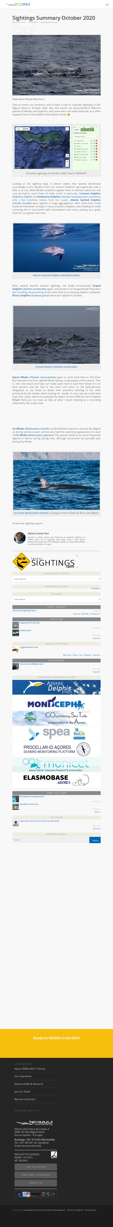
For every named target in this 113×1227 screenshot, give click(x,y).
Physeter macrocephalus (43, 377)
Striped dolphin (44, 366)
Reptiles (88, 655)
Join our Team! (22, 1091)
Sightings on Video (56, 586)
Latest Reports (56, 607)
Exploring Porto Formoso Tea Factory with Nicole (39, 821)
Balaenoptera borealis (37, 428)
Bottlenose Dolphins (49, 196)
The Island (56, 817)
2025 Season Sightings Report (24, 610)
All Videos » (96, 588)
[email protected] (31, 1145)
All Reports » (95, 614)
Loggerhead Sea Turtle (29, 647)
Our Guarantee (23, 1076)
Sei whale (19, 513)
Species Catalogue (56, 643)
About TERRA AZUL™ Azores (30, 1068)
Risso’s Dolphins (21, 295)
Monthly (85, 614)
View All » (97, 638)
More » (98, 812)
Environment (56, 660)
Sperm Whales (20, 377)
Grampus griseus (40, 295)
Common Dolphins (90, 193)
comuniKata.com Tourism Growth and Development (44, 1210)
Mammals (67, 655)
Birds (75, 655)
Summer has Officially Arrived (31, 664)
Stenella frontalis (22, 203)
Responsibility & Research (29, 1084)
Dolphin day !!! (25, 630)
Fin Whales (21, 435)
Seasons (76, 614)
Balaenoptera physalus (41, 435)
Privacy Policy (90, 1210)
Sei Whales (18, 428)
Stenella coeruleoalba (35, 289)
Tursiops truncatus (71, 196)
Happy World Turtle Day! (30, 622)
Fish (81, 655)
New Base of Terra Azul (29, 804)
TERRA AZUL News (56, 793)
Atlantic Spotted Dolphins (85, 200)
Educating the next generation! (32, 796)
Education (56, 619)
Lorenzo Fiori (20, 22)
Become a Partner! (25, 1099)
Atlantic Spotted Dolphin (46, 275)
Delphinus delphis (22, 196)
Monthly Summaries (49, 22)
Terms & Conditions (75, 1210)
